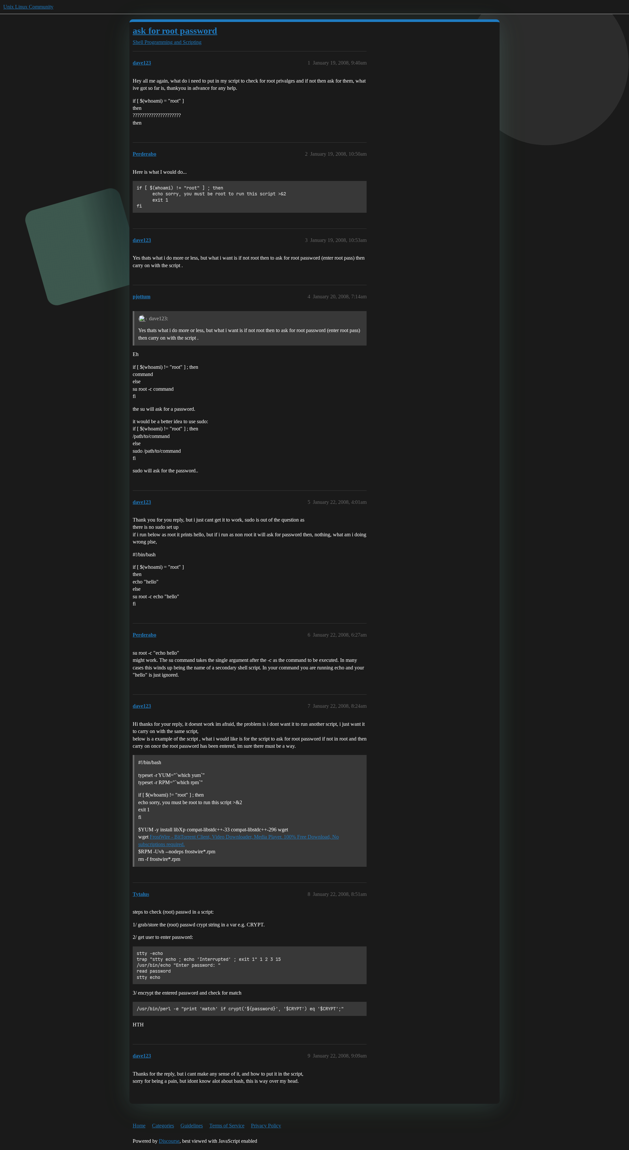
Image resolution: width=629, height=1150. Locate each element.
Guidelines (192, 1125)
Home (139, 1125)
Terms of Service (226, 1125)
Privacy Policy (266, 1125)
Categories (163, 1125)
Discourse (169, 1141)
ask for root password (175, 31)
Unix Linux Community (28, 7)
